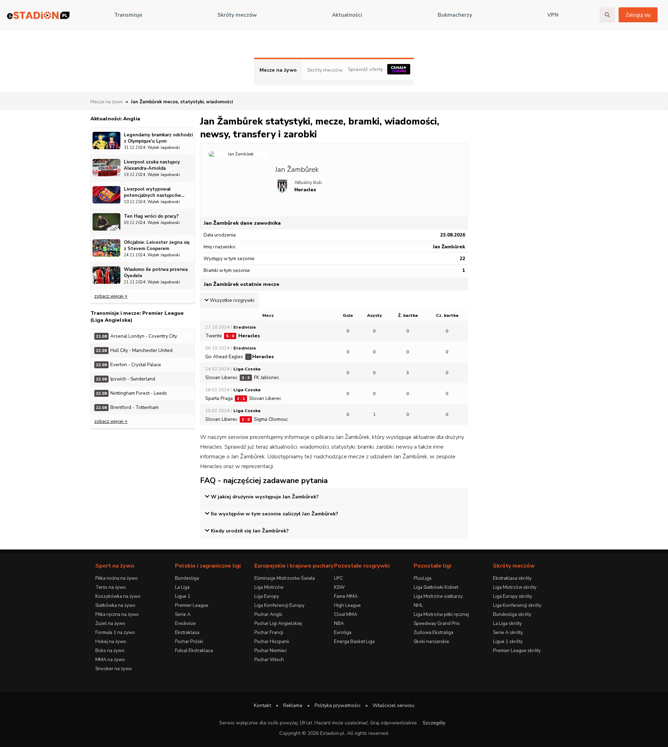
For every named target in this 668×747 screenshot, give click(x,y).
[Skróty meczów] (38, 15)
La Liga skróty (507, 623)
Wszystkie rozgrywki (232, 300)
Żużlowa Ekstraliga (433, 632)
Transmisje (128, 15)
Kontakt (262, 705)
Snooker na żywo (113, 668)
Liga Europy (266, 596)
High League (347, 605)
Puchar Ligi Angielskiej (278, 623)
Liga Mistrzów (269, 587)
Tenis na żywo (110, 587)
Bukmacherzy (455, 15)
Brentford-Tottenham (127, 407)
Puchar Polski (189, 641)
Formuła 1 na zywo (115, 632)
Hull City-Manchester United (134, 350)
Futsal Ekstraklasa (194, 650)
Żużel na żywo (110, 623)
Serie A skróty (508, 632)
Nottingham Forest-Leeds (131, 393)
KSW (339, 587)
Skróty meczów (237, 15)
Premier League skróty (517, 650)
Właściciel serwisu (393, 705)
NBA (339, 623)
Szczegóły (434, 723)
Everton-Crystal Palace (128, 364)
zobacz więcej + (111, 296)
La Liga (182, 587)
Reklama (292, 705)
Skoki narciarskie (431, 641)
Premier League (191, 605)
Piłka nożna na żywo (116, 578)
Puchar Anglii (268, 614)
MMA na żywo (110, 659)
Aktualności (347, 15)
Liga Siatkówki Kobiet (436, 587)
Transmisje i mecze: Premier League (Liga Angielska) (137, 316)
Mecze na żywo (278, 69)
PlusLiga (422, 578)
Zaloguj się (638, 14)
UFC (338, 578)
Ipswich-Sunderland (125, 379)
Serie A (183, 614)
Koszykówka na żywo (118, 596)
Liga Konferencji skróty (517, 605)
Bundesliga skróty (512, 614)
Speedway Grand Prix (437, 623)
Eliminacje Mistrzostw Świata (284, 578)
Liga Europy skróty (512, 596)
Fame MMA (346, 596)
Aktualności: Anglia (115, 118)
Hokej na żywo (110, 641)
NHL (418, 605)
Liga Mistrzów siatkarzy (438, 596)
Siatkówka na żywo (115, 605)
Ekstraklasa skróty (512, 578)
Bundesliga (187, 578)
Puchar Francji (268, 632)
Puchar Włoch (269, 659)
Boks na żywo (110, 650)
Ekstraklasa (187, 632)
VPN (552, 15)
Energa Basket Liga (354, 641)
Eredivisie (185, 623)
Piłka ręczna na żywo (117, 614)
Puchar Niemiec (270, 650)
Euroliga (342, 632)
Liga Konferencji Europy (279, 605)
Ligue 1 (182, 596)
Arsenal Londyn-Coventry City (136, 336)
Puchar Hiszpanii (271, 641)
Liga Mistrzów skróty (514, 587)
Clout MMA (345, 614)
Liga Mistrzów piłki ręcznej (441, 614)
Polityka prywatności (337, 705)
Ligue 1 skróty (508, 641)
